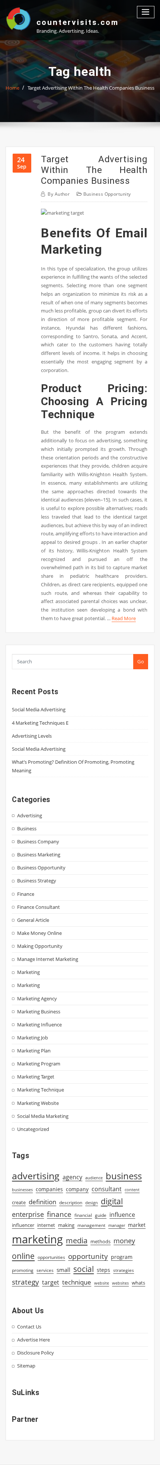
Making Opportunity (40, 946)
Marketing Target (35, 1076)
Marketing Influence (39, 1024)
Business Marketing (38, 854)
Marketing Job (32, 1037)
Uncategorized (33, 1129)
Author (59, 194)
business (124, 1176)
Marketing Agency (37, 998)
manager (116, 1225)
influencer (23, 1225)
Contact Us (29, 1326)
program (121, 1256)
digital (112, 1201)
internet (46, 1225)
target (50, 1282)
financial (83, 1215)
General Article (33, 920)
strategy (25, 1282)
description (70, 1202)
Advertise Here (33, 1339)
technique (76, 1282)
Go (140, 661)
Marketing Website (38, 1103)
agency (72, 1177)
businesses (22, 1189)
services (45, 1270)
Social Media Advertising (38, 709)
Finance (25, 894)
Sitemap (26, 1365)
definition (42, 1202)
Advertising (29, 815)
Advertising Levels (32, 735)
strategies (123, 1270)
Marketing (28, 972)
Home (12, 87)
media (76, 1240)
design (91, 1202)
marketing (37, 1239)
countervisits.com (77, 22)
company (77, 1189)
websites (120, 1283)
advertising (36, 1175)
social (83, 1269)
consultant (107, 1189)
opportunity (88, 1256)
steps (103, 1269)
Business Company (38, 841)
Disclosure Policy (35, 1352)
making (66, 1225)
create (19, 1202)
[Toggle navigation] (146, 12)
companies (49, 1189)
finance (59, 1214)
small (63, 1269)
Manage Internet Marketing (47, 959)
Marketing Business (38, 1011)
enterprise (28, 1214)
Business (26, 828)
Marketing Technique (40, 1089)
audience (94, 1177)
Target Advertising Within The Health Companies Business (91, 87)
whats (138, 1282)
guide (100, 1215)
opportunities (51, 1257)
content (132, 1189)
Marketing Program (38, 1063)
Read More (124, 618)
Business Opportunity (107, 194)
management (91, 1225)
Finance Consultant (38, 907)
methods (100, 1241)
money (124, 1240)
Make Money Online (39, 933)
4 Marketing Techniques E (40, 722)
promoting (22, 1270)
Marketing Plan (34, 1050)
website (101, 1283)
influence (122, 1215)
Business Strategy (36, 880)
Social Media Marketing (42, 1116)
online (23, 1255)
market (136, 1224)
